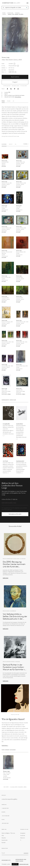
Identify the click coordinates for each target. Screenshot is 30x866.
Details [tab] (3, 100)
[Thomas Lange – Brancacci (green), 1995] (8, 268)
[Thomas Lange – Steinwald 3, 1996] (22, 268)
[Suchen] (26, 7)
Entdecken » (5, 745)
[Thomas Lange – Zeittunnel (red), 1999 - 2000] (22, 334)
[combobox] (15, 7)
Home (4, 12)
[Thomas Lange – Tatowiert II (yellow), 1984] (22, 220)
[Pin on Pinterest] (14, 89)
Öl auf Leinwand (12, 65)
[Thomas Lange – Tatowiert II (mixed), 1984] (8, 220)
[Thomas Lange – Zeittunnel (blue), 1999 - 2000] (8, 356)
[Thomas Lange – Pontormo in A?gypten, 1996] (8, 312)
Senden (26, 853)
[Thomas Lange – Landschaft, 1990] (22, 380)
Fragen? (15, 82)
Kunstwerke (4, 840)
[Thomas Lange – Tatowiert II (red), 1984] (22, 154)
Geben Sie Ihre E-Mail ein (9, 499)
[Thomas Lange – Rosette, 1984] (8, 197)
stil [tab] (13, 100)
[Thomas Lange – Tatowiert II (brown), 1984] (22, 175)
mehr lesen (5, 578)
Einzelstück (11, 70)
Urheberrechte (6, 860)
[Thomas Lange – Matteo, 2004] (8, 380)
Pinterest (22, 838)
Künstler (10, 12)
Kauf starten (15, 77)
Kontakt (4, 842)
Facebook (22, 835)
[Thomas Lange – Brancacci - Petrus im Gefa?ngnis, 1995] (8, 242)
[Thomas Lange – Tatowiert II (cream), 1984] (8, 175)
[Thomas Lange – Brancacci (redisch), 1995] (22, 242)
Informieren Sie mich (15, 514)
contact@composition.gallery (9, 799)
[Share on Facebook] (7, 89)
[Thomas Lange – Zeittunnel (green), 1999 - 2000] (8, 334)
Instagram (22, 833)
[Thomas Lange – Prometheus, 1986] (8, 154)
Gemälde (11, 63)
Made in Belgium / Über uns (8, 833)
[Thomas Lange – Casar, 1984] (22, 197)
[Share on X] (11, 89)
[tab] (4, 145)
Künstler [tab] (8, 100)
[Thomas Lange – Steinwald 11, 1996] (22, 290)
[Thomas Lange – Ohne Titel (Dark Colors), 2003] (22, 356)
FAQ (3, 835)
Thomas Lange (5, 57)
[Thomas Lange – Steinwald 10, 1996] (8, 290)
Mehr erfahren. (18, 96)
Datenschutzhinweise (23, 864)
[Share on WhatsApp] (18, 89)
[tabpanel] (15, 121)
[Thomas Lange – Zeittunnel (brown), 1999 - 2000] (22, 312)
